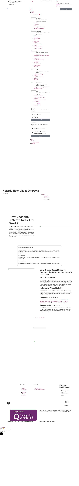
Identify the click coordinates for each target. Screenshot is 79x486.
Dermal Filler (38, 18)
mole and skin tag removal (56, 301)
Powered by (3, 427)
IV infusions (47, 301)
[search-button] (58, 5)
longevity (33, 123)
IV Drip (32, 108)
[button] (39, 433)
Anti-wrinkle (38, 31)
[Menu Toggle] (31, 9)
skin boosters (65, 300)
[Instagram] (8, 403)
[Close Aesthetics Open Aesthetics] (39, 14)
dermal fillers (45, 300)
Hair (37, 91)
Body (37, 69)
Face (37, 51)
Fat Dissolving (39, 82)
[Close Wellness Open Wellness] (38, 104)
